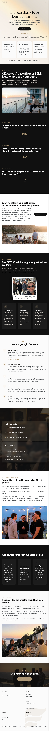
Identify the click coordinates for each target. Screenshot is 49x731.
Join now (22, 298)
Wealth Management (30, 703)
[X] (7, 695)
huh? (24, 134)
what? (24, 157)
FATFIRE (5, 2)
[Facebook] (5, 695)
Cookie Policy (38, 726)
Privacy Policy (22, 726)
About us (4, 715)
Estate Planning (29, 696)
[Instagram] (2, 695)
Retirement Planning (30, 699)
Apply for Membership (24, 28)
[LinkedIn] (9, 695)
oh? (24, 180)
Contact (4, 719)
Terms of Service (30, 726)
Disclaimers (44, 726)
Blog (27, 715)
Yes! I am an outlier (40, 214)
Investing (28, 701)
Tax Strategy (28, 694)
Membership (5, 717)
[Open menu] (45, 2)
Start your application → (13, 359)
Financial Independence (31, 708)
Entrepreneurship (29, 706)
